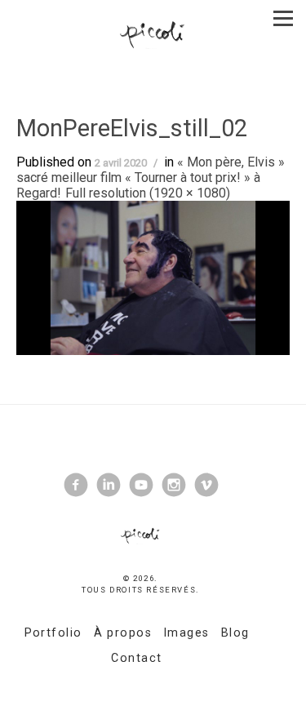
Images (186, 633)
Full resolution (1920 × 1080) (147, 193)
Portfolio (53, 633)
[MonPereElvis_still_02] (153, 277)
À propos (123, 633)
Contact (136, 658)
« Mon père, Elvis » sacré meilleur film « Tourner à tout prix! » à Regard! (150, 177)
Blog (235, 633)
